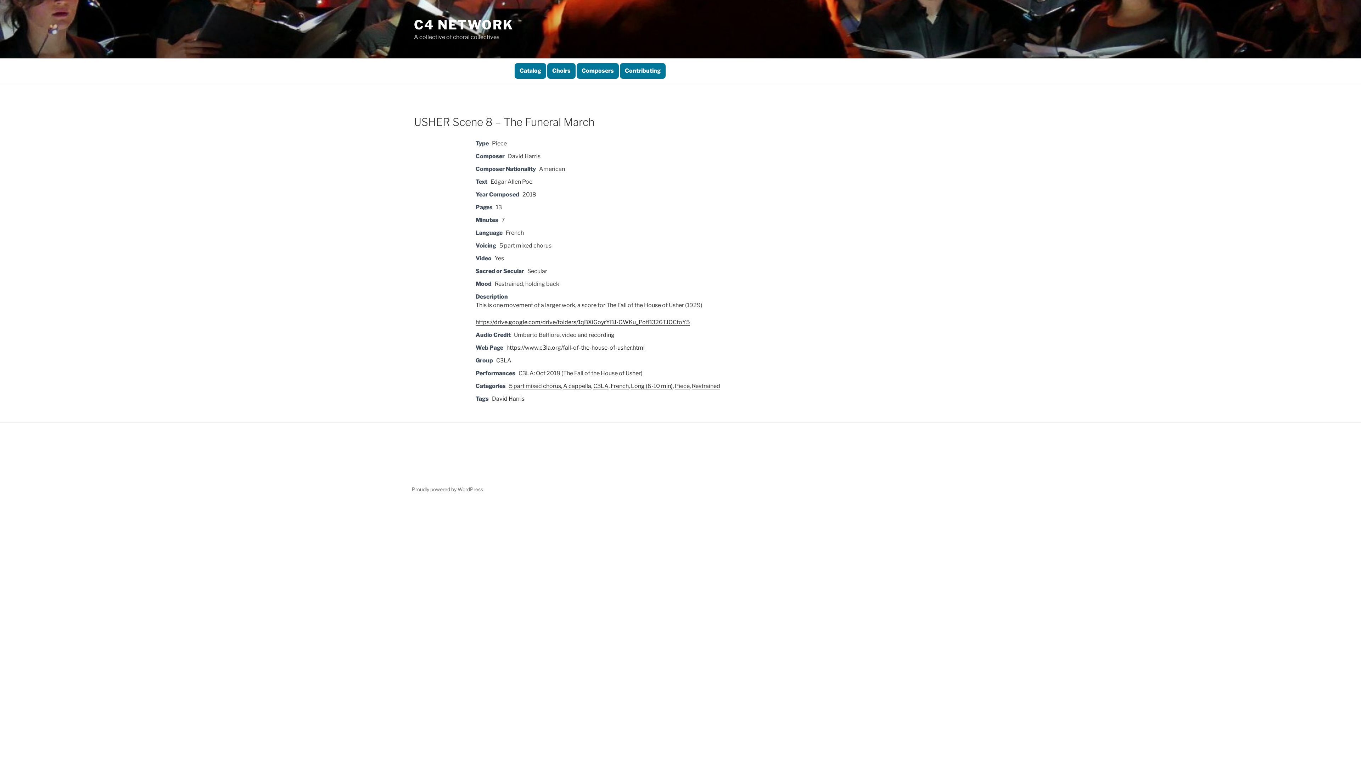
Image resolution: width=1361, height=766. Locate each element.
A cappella (577, 386)
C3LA (601, 386)
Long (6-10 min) (652, 386)
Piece (682, 386)
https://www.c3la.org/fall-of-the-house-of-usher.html (575, 347)
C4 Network (464, 25)
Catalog (530, 70)
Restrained (706, 386)
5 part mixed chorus (535, 386)
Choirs (561, 70)
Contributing (643, 70)
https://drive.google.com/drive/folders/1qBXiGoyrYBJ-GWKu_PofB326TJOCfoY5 (583, 322)
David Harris (508, 398)
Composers (598, 70)
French (620, 386)
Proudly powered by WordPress (447, 489)
